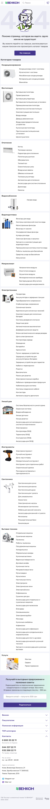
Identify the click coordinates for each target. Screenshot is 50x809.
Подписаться (25, 705)
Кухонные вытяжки (24, 556)
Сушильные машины (24, 536)
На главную (25, 53)
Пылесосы (20, 540)
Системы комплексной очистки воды (30, 222)
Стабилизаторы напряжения (27, 304)
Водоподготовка (9, 215)
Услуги (5, 655)
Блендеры (20, 609)
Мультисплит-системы (28, 72)
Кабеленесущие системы (26, 386)
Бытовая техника (9, 529)
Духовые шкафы (22, 563)
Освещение (20, 343)
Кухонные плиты (22, 566)
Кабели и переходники (25, 366)
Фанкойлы (23, 82)
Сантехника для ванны (27, 487)
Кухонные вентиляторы (25, 128)
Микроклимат (8, 264)
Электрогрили (21, 583)
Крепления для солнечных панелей (30, 311)
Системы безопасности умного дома (30, 405)
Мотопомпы (22, 517)
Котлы (20, 147)
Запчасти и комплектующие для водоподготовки (29, 243)
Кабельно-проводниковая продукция (31, 382)
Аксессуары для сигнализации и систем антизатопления (29, 423)
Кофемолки (20, 626)
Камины (21, 190)
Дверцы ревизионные (24, 119)
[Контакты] (48, 2)
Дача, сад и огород (23, 458)
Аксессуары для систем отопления (32, 183)
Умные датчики (22, 415)
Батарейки (20, 347)
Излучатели (20, 258)
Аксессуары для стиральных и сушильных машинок (28, 601)
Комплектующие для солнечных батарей (29, 315)
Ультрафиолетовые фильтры (27, 232)
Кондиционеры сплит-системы (31, 69)
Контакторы (21, 392)
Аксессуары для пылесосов (27, 606)
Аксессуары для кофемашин (27, 629)
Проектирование (31, 666)
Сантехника (7, 479)
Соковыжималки (22, 612)
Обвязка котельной (25, 173)
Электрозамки (21, 428)
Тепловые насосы (25, 150)
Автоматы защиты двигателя (27, 396)
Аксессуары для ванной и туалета (31, 513)
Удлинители (21, 350)
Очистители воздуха (27, 271)
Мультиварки (21, 573)
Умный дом (7, 401)
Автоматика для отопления (28, 180)
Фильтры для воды (23, 219)
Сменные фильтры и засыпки (27, 239)
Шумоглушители (22, 137)
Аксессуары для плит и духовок (28, 638)
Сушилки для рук (23, 596)
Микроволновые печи (24, 570)
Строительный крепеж (25, 468)
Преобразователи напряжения (28, 301)
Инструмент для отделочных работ (30, 464)
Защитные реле (22, 323)
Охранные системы (23, 409)
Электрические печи (24, 586)
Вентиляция (7, 88)
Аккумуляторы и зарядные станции (30, 297)
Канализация (23, 523)
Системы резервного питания (28, 320)
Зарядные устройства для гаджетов (30, 362)
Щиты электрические (24, 337)
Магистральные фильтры (26, 225)
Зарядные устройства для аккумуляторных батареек (26, 358)
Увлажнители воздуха (28, 268)
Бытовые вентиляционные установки (31, 102)
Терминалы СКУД (23, 435)
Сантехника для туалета (28, 493)
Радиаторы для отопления (28, 153)
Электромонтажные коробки (27, 379)
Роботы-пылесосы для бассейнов (29, 251)
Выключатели (21, 372)
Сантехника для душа (26, 490)
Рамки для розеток (23, 376)
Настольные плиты (23, 580)
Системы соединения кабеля (27, 389)
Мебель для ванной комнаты (29, 510)
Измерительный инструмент (27, 461)
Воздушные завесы (25, 170)
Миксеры (19, 619)
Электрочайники (23, 590)
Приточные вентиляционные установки (27, 132)
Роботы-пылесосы (23, 543)
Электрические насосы (27, 503)
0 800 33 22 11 (9, 740)
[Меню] (2, 2)
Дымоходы (22, 187)
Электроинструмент (24, 451)
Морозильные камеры (24, 553)
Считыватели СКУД (23, 438)
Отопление (7, 143)
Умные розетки (22, 419)
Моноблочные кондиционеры (31, 76)
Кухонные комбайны (24, 622)
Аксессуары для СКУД (24, 441)
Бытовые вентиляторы (25, 92)
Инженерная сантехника (28, 507)
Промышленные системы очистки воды (31, 248)
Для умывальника (25, 497)
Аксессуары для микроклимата (31, 284)
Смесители (22, 500)
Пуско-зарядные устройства (27, 353)
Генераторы (20, 294)
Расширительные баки (27, 520)
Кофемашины (21, 593)
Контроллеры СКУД (23, 431)
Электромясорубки (23, 616)
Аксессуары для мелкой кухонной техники (29, 642)
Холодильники (22, 550)
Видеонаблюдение (23, 412)
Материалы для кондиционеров (31, 79)
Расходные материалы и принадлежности (25, 472)
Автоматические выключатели (28, 327)
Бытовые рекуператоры (25, 99)
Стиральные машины (24, 533)
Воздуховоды (21, 115)
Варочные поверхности (25, 560)
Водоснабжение (9, 196)
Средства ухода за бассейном (28, 255)
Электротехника (9, 290)
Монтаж (28, 659)
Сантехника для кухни (27, 483)
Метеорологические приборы (31, 278)
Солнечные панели (23, 307)
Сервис (28, 663)
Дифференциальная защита (27, 330)
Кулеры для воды (22, 235)
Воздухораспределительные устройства (27, 123)
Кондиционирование (11, 65)
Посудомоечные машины (26, 546)
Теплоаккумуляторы (26, 177)
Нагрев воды (32, 200)
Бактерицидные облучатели (30, 281)
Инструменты (8, 447)
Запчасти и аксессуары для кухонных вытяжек (31, 648)
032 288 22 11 (9, 750)
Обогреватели (23, 160)
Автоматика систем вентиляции (29, 109)
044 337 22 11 (9, 747)
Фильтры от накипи (24, 229)
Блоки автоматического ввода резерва (31, 333)
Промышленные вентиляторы (28, 105)
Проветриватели (22, 95)
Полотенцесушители (26, 157)
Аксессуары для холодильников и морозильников (29, 633)
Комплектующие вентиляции (27, 112)
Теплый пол (22, 163)
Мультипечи (21, 576)
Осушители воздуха (27, 274)
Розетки (19, 369)
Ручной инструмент (24, 454)
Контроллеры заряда (24, 340)
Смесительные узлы (26, 167)
